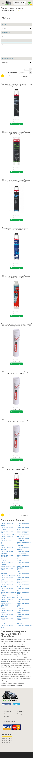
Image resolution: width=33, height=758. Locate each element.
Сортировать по (13, 72)
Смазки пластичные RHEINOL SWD (23, 552)
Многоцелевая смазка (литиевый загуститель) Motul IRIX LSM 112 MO (16, 373)
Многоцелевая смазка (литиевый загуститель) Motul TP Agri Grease (16, 277)
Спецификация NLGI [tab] (8, 58)
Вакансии (21, 711)
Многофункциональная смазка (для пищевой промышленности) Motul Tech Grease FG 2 (16, 325)
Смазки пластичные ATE (8, 535)
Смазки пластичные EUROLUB (7, 572)
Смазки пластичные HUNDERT (7, 595)
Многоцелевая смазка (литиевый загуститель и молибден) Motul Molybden (16, 85)
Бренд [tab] (4, 24)
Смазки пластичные (8, 10)
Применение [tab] (6, 32)
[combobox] (19, 3)
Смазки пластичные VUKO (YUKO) (23, 608)
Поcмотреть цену (16, 124)
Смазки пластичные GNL (8, 592)
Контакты (7, 714)
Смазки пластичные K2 (8, 597)
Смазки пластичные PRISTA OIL (23, 539)
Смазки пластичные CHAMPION (7, 556)
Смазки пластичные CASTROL (7, 552)
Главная (4, 8)
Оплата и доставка (9, 721)
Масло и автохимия (16, 8)
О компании (7, 711)
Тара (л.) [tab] (5, 40)
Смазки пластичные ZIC (24, 625)
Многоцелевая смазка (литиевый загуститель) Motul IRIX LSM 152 (16, 421)
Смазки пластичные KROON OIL (7, 600)
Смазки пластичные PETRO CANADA (23, 532)
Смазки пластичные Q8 (24, 542)
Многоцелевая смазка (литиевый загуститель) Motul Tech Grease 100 (16, 181)
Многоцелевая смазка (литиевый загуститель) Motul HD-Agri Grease (16, 133)
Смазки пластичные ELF (8, 566)
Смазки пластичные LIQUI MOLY (7, 604)
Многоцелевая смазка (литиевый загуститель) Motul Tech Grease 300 (16, 469)
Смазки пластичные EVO (8, 575)
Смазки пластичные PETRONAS (23, 535)
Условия (6, 716)
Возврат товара (8, 719)
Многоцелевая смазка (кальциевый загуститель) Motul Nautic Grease (16, 229)
